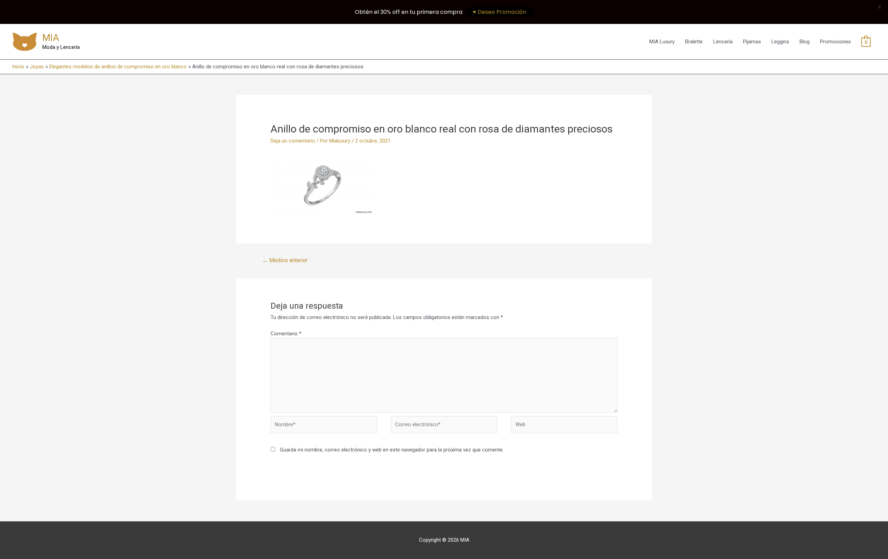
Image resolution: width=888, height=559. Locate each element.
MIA (50, 37)
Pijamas (752, 41)
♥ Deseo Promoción (499, 12)
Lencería (723, 41)
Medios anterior (285, 260)
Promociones (835, 41)
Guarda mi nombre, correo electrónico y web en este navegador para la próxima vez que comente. (392, 450)
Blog (805, 41)
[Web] (564, 426)
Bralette (694, 41)
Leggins (780, 41)
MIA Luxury (662, 41)
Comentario (286, 333)
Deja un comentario (293, 141)
